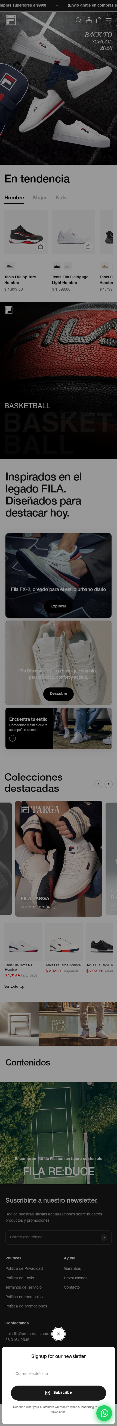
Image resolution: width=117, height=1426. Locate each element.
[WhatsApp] (104, 1413)
